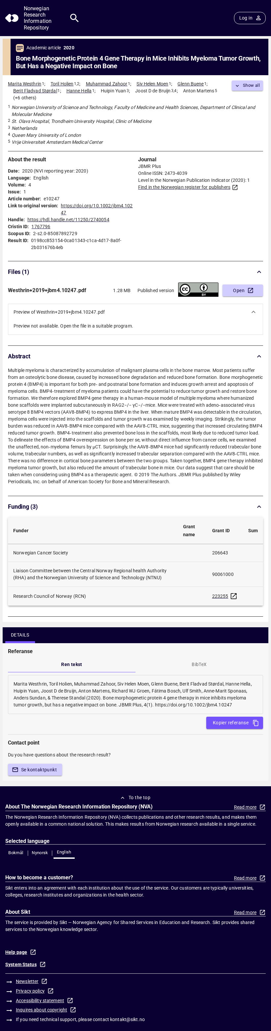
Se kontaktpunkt (39, 769)
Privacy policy (30, 991)
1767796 (40, 226)
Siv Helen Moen (152, 83)
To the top (139, 797)
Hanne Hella (79, 90)
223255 (220, 596)
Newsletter (27, 981)
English (64, 852)
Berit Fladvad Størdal (35, 90)
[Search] (74, 18)
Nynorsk (40, 852)
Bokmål (15, 852)
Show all (251, 85)
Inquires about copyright (41, 1009)
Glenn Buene (190, 83)
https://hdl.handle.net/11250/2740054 (68, 219)
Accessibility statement (40, 1000)
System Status (21, 964)
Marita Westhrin (24, 83)
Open (239, 290)
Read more (245, 807)
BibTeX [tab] (199, 664)
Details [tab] (20, 635)
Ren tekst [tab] (71, 664)
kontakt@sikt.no (127, 1019)
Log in (245, 18)
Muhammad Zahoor (107, 83)
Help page (16, 952)
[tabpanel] (135, 694)
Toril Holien (62, 83)
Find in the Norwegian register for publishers (184, 187)
